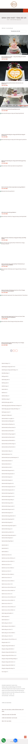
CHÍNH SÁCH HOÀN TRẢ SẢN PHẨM (9, 714)
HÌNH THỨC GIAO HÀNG (6, 721)
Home (8, 19)
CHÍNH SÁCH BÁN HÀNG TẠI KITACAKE (9, 717)
